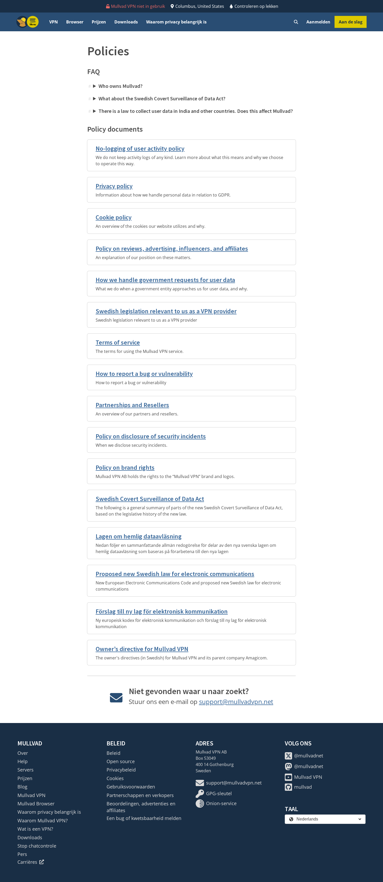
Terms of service (118, 342)
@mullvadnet (308, 755)
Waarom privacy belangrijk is (176, 22)
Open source (121, 761)
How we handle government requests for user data (165, 280)
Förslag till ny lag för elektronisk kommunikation (162, 611)
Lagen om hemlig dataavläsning (139, 536)
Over (22, 753)
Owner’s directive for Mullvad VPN (142, 649)
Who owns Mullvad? (120, 86)
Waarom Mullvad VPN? (42, 820)
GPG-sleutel (219, 793)
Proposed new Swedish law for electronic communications (175, 574)
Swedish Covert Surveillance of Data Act (150, 499)
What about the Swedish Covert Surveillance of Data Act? (161, 98)
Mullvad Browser (35, 803)
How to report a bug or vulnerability (144, 374)
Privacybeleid (121, 770)
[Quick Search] (296, 22)
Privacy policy (114, 186)
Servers (25, 770)
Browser (74, 22)
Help (22, 761)
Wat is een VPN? (35, 829)
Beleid (113, 753)
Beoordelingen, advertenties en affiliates (141, 806)
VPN (53, 22)
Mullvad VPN (31, 795)
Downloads (126, 22)
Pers (22, 854)
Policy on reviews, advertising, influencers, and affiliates (172, 248)
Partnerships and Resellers (132, 405)
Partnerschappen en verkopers (140, 795)
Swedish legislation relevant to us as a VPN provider (166, 311)
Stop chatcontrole (36, 846)
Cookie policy (114, 217)
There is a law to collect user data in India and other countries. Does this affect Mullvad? (195, 111)
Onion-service (221, 803)
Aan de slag (350, 22)
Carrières (27, 862)
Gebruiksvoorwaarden (131, 786)
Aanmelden (318, 22)
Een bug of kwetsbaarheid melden (144, 818)
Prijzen (99, 22)
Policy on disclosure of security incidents (151, 436)
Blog (22, 786)
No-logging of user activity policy (140, 148)
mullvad (303, 787)
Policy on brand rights (125, 467)
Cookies (115, 778)
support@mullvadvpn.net (236, 701)
